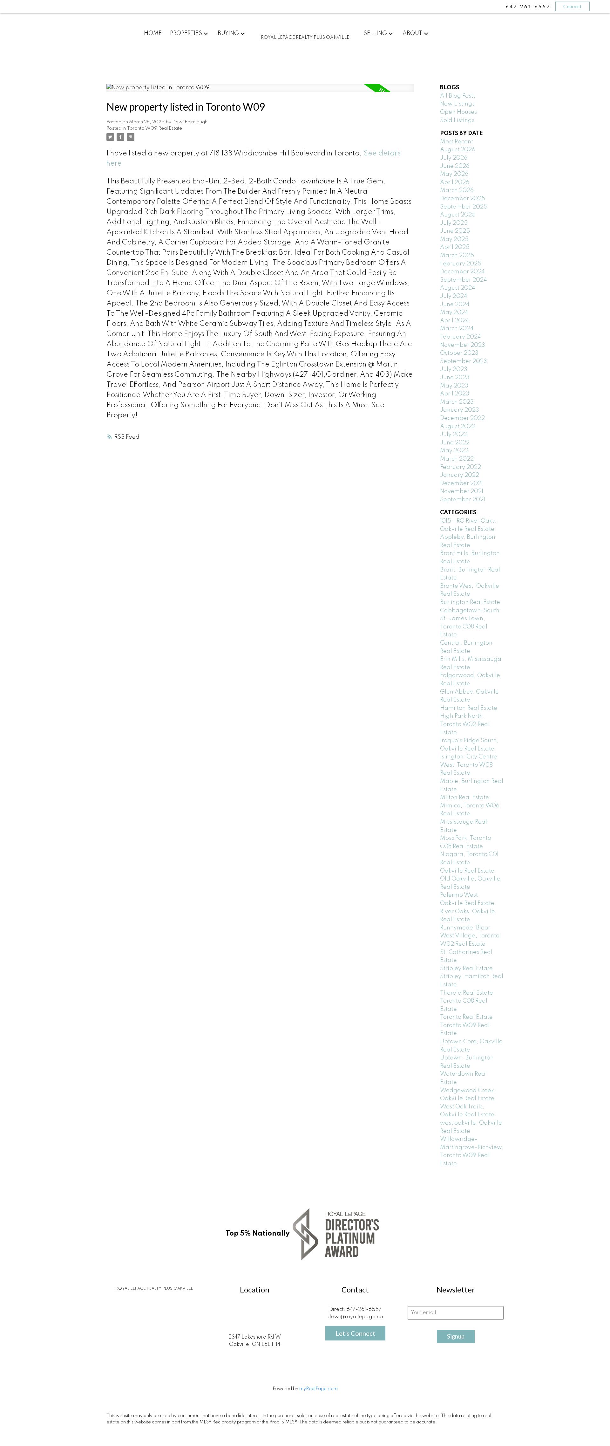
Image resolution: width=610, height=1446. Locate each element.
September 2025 (463, 207)
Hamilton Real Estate (468, 708)
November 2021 (461, 491)
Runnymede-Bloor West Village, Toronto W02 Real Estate (469, 936)
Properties (186, 33)
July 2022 (453, 434)
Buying (228, 33)
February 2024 (460, 337)
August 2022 (457, 426)
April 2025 (455, 247)
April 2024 (454, 321)
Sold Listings (457, 120)
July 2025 (454, 223)
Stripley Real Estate (466, 968)
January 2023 (459, 410)
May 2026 (454, 174)
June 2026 (455, 166)
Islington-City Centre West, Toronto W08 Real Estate (468, 765)
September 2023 (463, 361)
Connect (572, 6)
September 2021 (462, 500)
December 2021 (461, 483)
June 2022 (455, 443)
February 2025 (460, 264)
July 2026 (453, 158)
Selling (375, 33)
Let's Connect (355, 1333)
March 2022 (457, 459)
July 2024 (453, 296)
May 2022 (454, 451)
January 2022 (459, 475)
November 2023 (462, 345)
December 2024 (462, 272)
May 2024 (454, 312)
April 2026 (454, 182)
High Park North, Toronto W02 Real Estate (465, 724)
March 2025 (457, 255)
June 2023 (455, 377)
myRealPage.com (318, 1389)
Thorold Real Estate (466, 993)
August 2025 (458, 215)
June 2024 (455, 304)
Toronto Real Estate (466, 1017)
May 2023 (454, 386)
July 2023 (453, 369)
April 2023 (454, 394)
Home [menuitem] (153, 33)
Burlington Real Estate (470, 602)
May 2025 (454, 239)
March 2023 (457, 402)
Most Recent (456, 142)
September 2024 (463, 280)
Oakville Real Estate (467, 871)
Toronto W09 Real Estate (154, 128)
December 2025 (462, 199)
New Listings (457, 104)
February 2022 (460, 467)
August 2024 (457, 288)
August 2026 (457, 150)
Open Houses (458, 112)
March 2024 (457, 329)
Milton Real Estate (464, 797)
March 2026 (457, 190)
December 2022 (462, 418)
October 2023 (459, 353)
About (412, 33)
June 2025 (455, 231)
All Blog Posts (458, 96)
